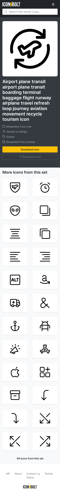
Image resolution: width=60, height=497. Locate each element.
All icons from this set (30, 458)
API (8, 473)
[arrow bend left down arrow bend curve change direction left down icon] (45, 395)
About (18, 473)
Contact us (33, 473)
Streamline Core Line (18, 126)
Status (30, 477)
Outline (10, 136)
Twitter (48, 473)
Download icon (30, 149)
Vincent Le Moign (16, 131)
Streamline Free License (20, 142)
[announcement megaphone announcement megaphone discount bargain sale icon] (15, 349)
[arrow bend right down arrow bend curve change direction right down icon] (15, 418)
